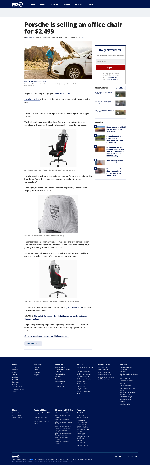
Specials (123, 364)
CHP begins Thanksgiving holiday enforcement (103, 102)
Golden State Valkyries (84, 379)
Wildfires (15, 377)
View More (120, 88)
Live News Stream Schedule (83, 430)
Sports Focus (124, 383)
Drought (15, 375)
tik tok (132, 456)
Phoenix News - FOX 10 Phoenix (41, 418)
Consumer (15, 382)
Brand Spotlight (125, 404)
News (14, 364)
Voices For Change (126, 397)
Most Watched (101, 88)
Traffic (36, 370)
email (115, 456)
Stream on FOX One (64, 410)
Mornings (38, 364)
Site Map (79, 440)
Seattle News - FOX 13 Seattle (41, 422)
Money (15, 410)
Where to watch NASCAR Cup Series (63, 423)
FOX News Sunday (18, 389)
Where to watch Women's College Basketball (63, 434)
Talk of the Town (125, 386)
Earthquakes (59, 379)
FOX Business (39, 37)
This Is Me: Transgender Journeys (128, 389)
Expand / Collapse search (136, 4)
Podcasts (15, 384)
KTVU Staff (80, 415)
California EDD (103, 367)
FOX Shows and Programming (82, 423)
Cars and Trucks (50, 37)
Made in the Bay (125, 378)
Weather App (59, 384)
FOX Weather (59, 386)
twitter (136, 456)
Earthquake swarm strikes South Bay (103, 93)
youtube (120, 456)
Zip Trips (36, 367)
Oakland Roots (81, 381)
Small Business (17, 418)
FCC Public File (81, 443)
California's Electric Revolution (126, 368)
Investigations (104, 364)
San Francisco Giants (83, 376)
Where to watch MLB (62, 420)
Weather (59, 364)
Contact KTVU (81, 420)
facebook (124, 456)
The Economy (16, 415)
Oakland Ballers (82, 384)
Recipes (36, 375)
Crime (14, 372)
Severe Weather (60, 381)
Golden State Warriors (84, 374)
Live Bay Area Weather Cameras (62, 371)
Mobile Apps (81, 434)
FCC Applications (82, 445)
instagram (128, 456)
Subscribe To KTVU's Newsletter (83, 437)
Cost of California (104, 372)
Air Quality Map (60, 374)
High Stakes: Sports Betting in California (129, 375)
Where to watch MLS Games (62, 442)
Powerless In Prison (104, 375)
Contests (37, 372)
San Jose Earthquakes (84, 391)
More (91, 4)
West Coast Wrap (18, 387)
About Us (81, 410)
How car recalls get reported (35, 81)
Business (15, 379)
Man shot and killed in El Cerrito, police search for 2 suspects (116, 129)
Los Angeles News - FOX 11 (42, 414)
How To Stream (82, 413)
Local (14, 367)
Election (14, 392)
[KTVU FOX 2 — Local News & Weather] (19, 4)
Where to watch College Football (63, 416)
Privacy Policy (112, 77)
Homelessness (103, 370)
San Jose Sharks (82, 389)
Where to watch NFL (62, 413)
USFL (78, 394)
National (15, 370)
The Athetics (81, 386)
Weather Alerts (60, 367)
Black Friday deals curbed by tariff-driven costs (104, 111)
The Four (123, 372)
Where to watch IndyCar (63, 426)
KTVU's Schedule (82, 427)
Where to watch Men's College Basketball (62, 430)
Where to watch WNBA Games (62, 438)
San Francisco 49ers (83, 372)
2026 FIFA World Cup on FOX (85, 368)
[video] (120, 94)
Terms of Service (112, 79)
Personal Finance (17, 413)
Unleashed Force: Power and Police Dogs (106, 378)
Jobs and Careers (82, 418)
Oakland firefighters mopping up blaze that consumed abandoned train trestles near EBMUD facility (115, 151)
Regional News (40, 410)
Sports (80, 364)
